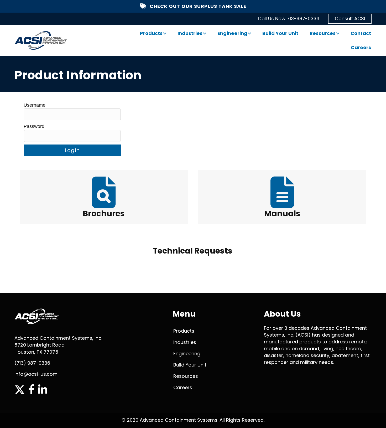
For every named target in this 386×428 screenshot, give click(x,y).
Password (34, 126)
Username (34, 105)
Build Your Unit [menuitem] (280, 33)
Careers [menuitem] (361, 47)
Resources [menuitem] (323, 33)
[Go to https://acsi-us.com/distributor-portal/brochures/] (104, 197)
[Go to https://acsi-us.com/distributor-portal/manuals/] (282, 197)
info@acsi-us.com (36, 374)
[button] (165, 33)
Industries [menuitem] (190, 33)
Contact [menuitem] (361, 33)
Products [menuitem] (151, 33)
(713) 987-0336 (32, 363)
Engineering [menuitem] (232, 33)
